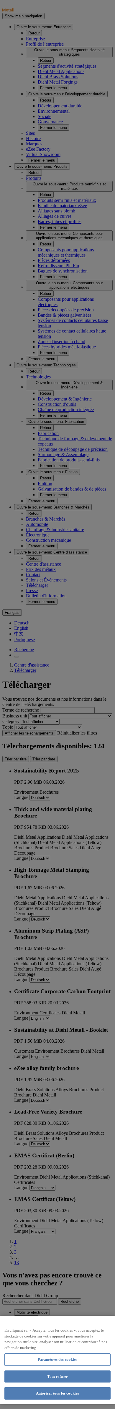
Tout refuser (57, 1376)
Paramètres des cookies (58, 1359)
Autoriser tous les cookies (57, 1393)
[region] (57, 1360)
